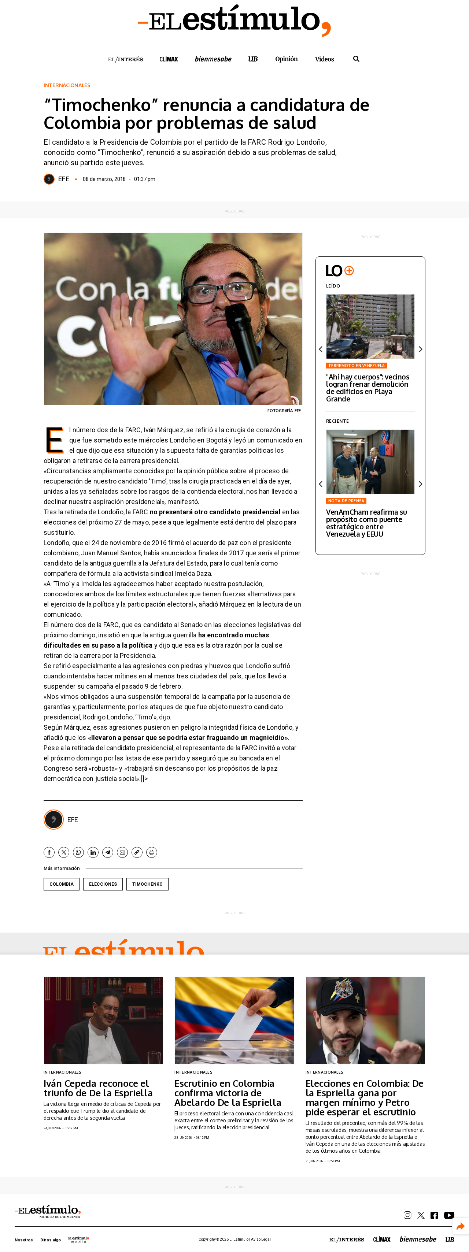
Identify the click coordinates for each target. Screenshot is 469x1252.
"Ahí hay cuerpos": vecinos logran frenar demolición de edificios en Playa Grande (367, 387)
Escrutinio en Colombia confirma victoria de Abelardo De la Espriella (227, 1092)
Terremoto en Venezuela (356, 365)
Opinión (286, 59)
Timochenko (147, 884)
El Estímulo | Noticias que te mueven (48, 1211)
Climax (169, 59)
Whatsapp (78, 852)
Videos (324, 59)
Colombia (61, 884)
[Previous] (321, 349)
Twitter (63, 852)
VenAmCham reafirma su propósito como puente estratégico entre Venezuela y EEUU (366, 522)
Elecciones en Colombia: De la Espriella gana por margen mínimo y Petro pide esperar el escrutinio (365, 1097)
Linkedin (93, 852)
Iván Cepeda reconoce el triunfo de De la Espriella (98, 1088)
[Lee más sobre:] (370, 327)
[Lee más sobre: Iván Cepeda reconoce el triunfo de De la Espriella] (103, 1020)
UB (253, 59)
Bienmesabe (213, 59)
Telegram (107, 852)
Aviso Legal (261, 1239)
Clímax (382, 1239)
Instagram (407, 1215)
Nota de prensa (346, 501)
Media (78, 1239)
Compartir (461, 1226)
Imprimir (151, 852)
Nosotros (24, 1240)
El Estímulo (123, 954)
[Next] (420, 349)
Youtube (449, 1215)
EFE (63, 179)
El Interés (125, 59)
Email (122, 852)
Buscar (356, 59)
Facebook (49, 852)
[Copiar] (137, 852)
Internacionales (67, 85)
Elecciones (103, 884)
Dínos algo (50, 1240)
